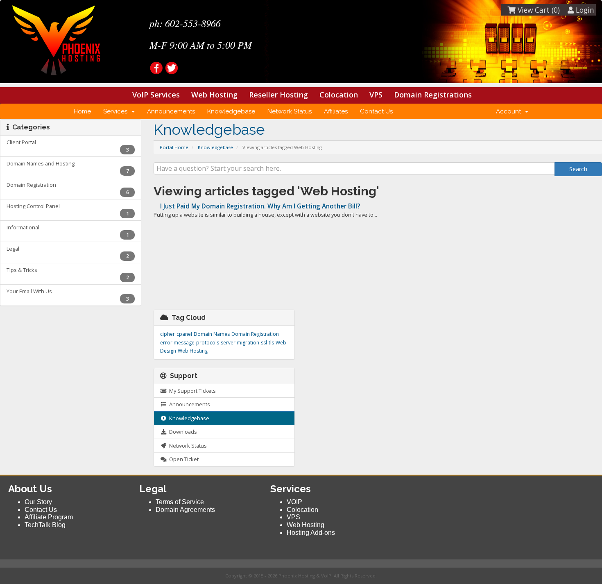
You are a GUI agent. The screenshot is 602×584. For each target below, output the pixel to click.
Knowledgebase (231, 111)
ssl (264, 342)
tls (271, 342)
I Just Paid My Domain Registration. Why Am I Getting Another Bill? (259, 206)
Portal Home (174, 147)
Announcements (171, 111)
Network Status (289, 111)
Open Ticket (183, 459)
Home (82, 111)
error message (177, 342)
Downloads (182, 431)
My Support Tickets (191, 390)
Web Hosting (214, 95)
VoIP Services (156, 95)
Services (117, 111)
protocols (207, 342)
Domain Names (212, 333)
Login (584, 10)
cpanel (184, 333)
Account (510, 111)
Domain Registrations (433, 95)
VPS (375, 95)
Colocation (338, 95)
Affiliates (336, 111)
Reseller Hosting (278, 95)
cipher (167, 333)
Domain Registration (255, 333)
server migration (240, 342)
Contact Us (376, 111)
